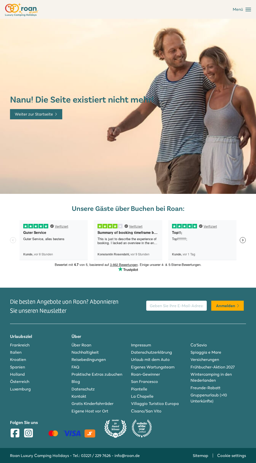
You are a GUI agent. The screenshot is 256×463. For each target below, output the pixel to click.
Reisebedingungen (89, 359)
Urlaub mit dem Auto (150, 359)
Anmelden (225, 305)
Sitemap (200, 455)
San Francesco (144, 381)
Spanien (17, 366)
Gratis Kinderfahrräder (93, 403)
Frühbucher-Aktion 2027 (212, 366)
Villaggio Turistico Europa (155, 403)
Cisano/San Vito (146, 410)
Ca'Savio (198, 344)
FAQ (76, 366)
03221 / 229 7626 (96, 455)
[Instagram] (29, 433)
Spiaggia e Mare (205, 352)
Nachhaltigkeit (85, 352)
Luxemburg (20, 388)
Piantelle (139, 388)
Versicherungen (204, 359)
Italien (16, 352)
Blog (76, 381)
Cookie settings (231, 455)
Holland (17, 374)
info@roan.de (127, 455)
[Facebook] (15, 433)
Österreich (19, 381)
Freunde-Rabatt (205, 387)
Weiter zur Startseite (34, 114)
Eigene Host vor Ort (90, 410)
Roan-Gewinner (145, 374)
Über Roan (81, 344)
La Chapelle (142, 396)
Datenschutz (83, 388)
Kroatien (18, 359)
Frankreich (20, 344)
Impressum (141, 344)
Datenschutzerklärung (151, 352)
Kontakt (79, 396)
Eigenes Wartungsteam (152, 366)
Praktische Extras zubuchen (97, 374)
